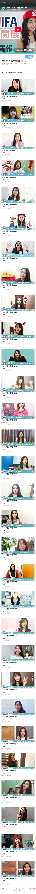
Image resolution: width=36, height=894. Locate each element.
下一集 (29, 56)
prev (3, 888)
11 (15, 890)
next (20, 890)
